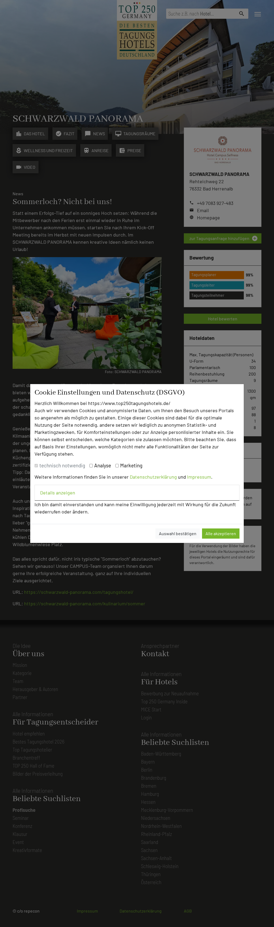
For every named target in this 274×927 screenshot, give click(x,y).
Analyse (102, 465)
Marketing (131, 465)
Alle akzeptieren (221, 533)
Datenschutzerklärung (153, 477)
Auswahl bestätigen (177, 533)
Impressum (199, 477)
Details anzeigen (57, 493)
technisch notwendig (62, 465)
